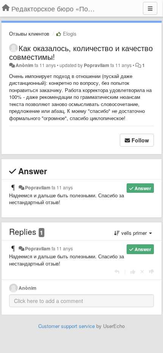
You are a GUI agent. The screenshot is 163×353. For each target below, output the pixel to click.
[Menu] (150, 8)
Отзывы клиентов (29, 33)
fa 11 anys (62, 187)
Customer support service (66, 326)
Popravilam (96, 65)
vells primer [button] (134, 232)
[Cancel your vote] (142, 271)
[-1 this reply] (151, 271)
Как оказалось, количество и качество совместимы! (81, 52)
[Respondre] (116, 271)
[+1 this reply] (132, 271)
